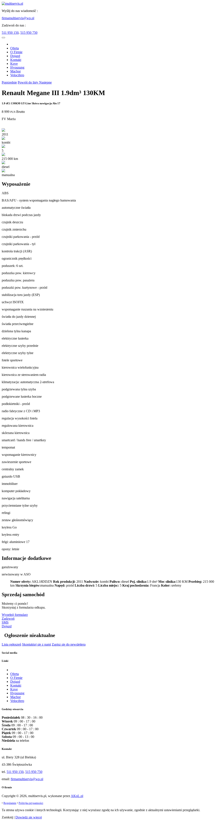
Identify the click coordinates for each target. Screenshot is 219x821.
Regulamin (9, 803)
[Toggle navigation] (3, 37)
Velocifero (17, 75)
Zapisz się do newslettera (69, 644)
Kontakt (15, 60)
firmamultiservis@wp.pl (18, 18)
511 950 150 (10, 32)
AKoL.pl (77, 796)
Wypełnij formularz (15, 614)
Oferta (14, 48)
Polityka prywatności (31, 803)
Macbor (15, 71)
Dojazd (15, 56)
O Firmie (16, 52)
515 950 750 (28, 32)
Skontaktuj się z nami (36, 644)
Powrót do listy (28, 82)
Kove (14, 63)
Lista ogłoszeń (11, 644)
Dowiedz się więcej (28, 817)
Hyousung (17, 67)
